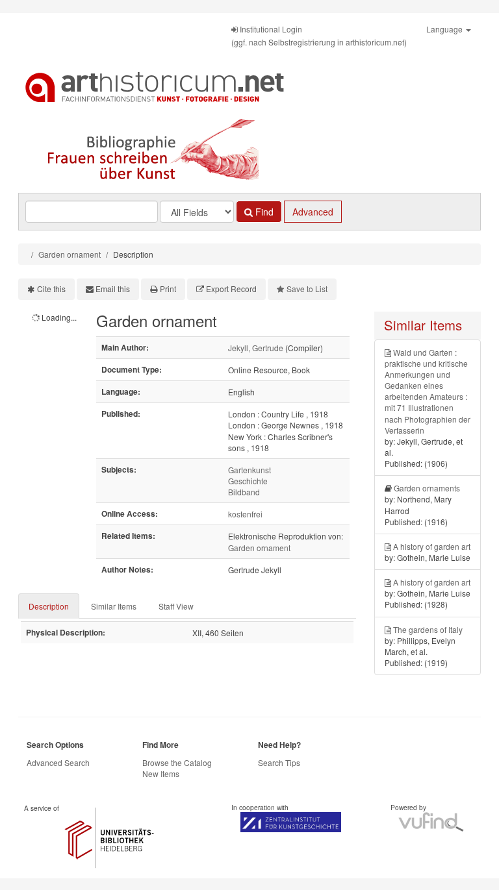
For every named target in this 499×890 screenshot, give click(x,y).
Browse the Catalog (177, 762)
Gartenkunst (249, 469)
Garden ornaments (427, 487)
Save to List (307, 288)
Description (49, 606)
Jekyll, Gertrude (255, 347)
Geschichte (248, 480)
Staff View (176, 606)
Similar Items (113, 606)
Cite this (51, 288)
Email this (113, 288)
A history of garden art (431, 546)
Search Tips (279, 762)
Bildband (244, 491)
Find (263, 211)
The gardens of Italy (428, 629)
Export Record (231, 288)
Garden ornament (69, 254)
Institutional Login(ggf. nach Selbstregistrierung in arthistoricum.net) (319, 35)
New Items (160, 773)
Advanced (312, 211)
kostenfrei (245, 513)
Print (168, 288)
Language (445, 28)
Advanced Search (58, 762)
